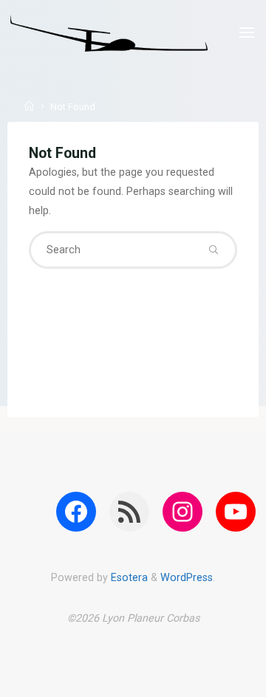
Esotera (128, 577)
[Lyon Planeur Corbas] (109, 33)
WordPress (186, 577)
